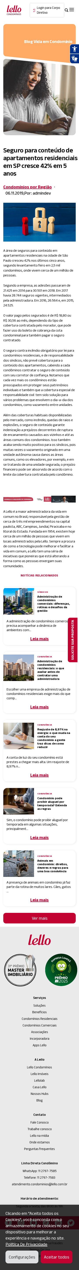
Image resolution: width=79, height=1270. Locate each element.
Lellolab (39, 1080)
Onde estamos (39, 1142)
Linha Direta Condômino (39, 1163)
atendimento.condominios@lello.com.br (39, 1184)
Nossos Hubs (39, 1094)
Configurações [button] (22, 1257)
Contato (39, 1114)
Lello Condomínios (39, 1067)
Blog (39, 1100)
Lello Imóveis (39, 1074)
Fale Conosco (40, 1122)
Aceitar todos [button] (56, 1257)
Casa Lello (40, 1087)
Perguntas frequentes (39, 1149)
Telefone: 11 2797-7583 (39, 1177)
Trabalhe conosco (39, 1129)
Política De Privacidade (26, 1244)
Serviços (39, 998)
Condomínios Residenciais (39, 1019)
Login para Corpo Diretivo (48, 10)
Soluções (39, 1005)
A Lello (39, 1059)
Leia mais (39, 638)
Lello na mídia (39, 1135)
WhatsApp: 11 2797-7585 (40, 1171)
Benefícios (39, 1012)
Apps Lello (40, 1045)
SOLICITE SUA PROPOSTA (72, 640)
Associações (39, 1032)
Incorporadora (39, 1038)
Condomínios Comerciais (40, 1025)
